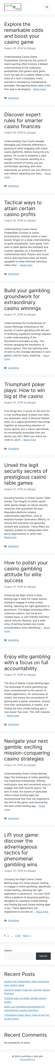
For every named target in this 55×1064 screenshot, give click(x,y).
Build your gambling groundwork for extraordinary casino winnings (27, 299)
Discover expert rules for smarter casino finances (23, 120)
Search (8, 950)
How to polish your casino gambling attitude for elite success (26, 571)
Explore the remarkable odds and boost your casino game (23, 33)
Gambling (13, 98)
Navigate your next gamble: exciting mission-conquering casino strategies (27, 750)
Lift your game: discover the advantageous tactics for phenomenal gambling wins (21, 849)
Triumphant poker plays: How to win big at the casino (24, 390)
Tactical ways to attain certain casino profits (23, 208)
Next (27, 935)
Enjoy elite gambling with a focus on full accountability (27, 662)
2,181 (18, 935)
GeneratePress (27, 1059)
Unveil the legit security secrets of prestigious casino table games (25, 474)
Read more (39, 89)
